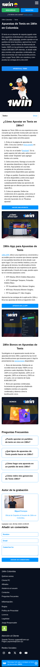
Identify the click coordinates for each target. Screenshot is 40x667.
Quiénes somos (8, 576)
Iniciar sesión (28, 14)
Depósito (25, 151)
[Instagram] (4, 653)
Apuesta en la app (20, 306)
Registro (29, 10)
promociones (19, 361)
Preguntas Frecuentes (10, 596)
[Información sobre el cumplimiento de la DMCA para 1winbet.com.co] (20, 629)
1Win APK (5, 255)
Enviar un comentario (20, 560)
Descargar (10, 10)
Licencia (5, 615)
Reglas (4, 607)
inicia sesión (28, 145)
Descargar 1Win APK (20, 663)
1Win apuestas (14, 39)
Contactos (5, 592)
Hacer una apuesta (20, 207)
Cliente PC (6, 580)
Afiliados (5, 584)
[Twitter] (15, 653)
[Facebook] (9, 653)
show (35, 116)
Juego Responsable (9, 623)
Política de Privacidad (10, 611)
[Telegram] (20, 653)
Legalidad (5, 619)
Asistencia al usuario (9, 588)
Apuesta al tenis (20, 68)
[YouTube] (26, 653)
